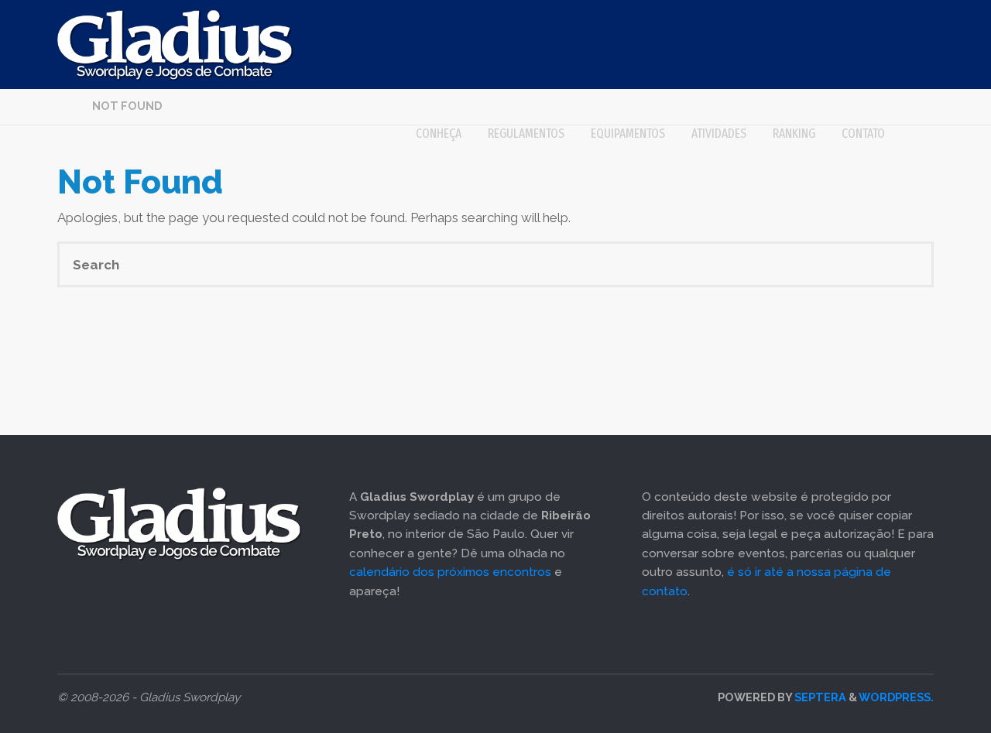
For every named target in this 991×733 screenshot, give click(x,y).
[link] (916, 133)
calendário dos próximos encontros (450, 572)
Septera (819, 697)
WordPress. (896, 697)
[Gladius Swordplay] (175, 44)
